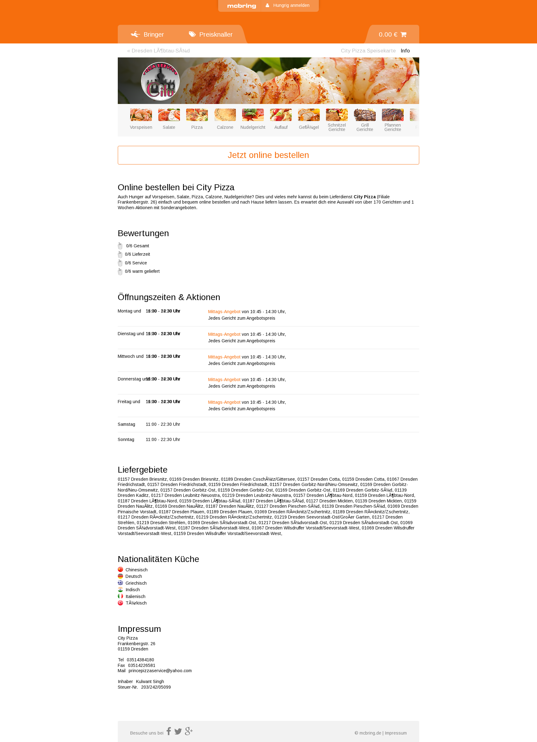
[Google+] (189, 733)
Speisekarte (368, 51)
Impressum (396, 733)
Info (405, 51)
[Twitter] (178, 733)
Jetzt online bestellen (268, 155)
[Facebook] (168, 733)
